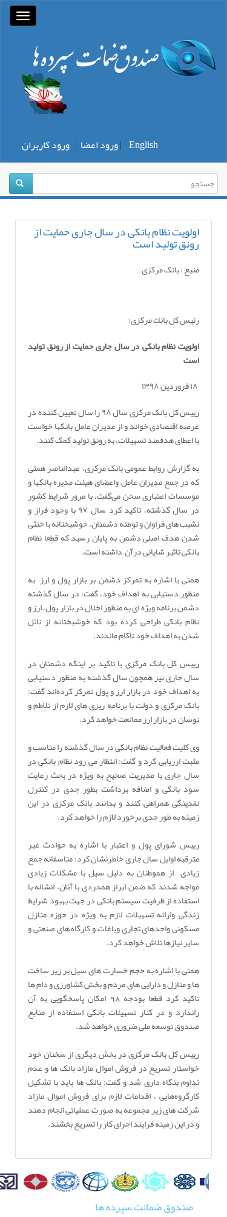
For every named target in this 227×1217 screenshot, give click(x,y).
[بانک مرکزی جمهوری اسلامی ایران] (153, 1181)
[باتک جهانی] (93, 1181)
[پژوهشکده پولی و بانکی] (183, 1181)
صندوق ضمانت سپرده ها (144, 1207)
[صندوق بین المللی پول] (63, 1181)
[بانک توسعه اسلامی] (123, 1181)
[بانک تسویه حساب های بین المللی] (33, 1181)
